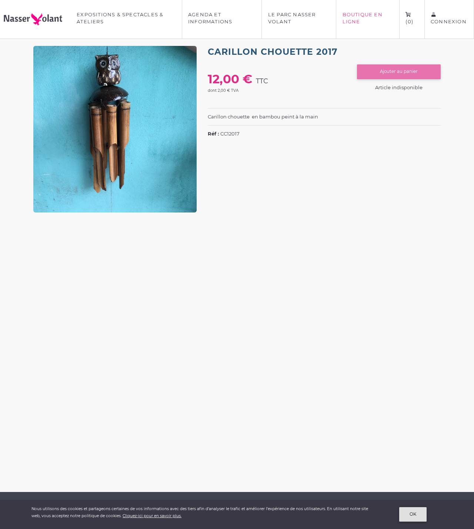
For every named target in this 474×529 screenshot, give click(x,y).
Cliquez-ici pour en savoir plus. (152, 515)
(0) (409, 21)
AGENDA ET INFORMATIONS (210, 18)
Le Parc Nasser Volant (292, 18)
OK (413, 514)
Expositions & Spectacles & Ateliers (120, 18)
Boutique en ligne (363, 18)
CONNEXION (449, 21)
